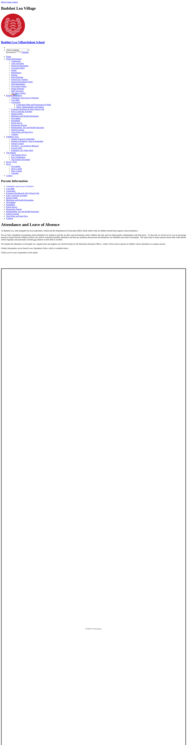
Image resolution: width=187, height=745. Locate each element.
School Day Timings (19, 79)
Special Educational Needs (22, 82)
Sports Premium (17, 89)
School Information (14, 59)
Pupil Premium (17, 77)
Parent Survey (17, 123)
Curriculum (15, 102)
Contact (9, 175)
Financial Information (19, 66)
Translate (25, 52)
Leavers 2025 (16, 148)
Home (8, 57)
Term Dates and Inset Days (22, 132)
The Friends (11, 153)
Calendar (14, 173)
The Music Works (18, 93)
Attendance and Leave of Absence (25, 98)
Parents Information (14, 95)
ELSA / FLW (11, 162)
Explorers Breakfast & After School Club (27, 109)
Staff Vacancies (17, 91)
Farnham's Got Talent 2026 (22, 150)
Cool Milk (15, 100)
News (8, 164)
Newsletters (16, 118)
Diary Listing (16, 171)
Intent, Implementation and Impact (30, 107)
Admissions (16, 61)
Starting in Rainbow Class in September (27, 141)
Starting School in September (23, 139)
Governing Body (18, 68)
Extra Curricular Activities (21, 111)
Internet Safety (17, 114)
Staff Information (18, 84)
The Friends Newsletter (20, 159)
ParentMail (15, 121)
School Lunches (17, 130)
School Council (17, 143)
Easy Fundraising (18, 157)
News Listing (16, 169)
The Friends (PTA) (18, 155)
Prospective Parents (19, 125)
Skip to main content (9, 2)
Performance (16, 73)
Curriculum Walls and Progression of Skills (33, 105)
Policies (14, 75)
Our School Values (18, 86)
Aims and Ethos (17, 63)
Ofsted (14, 70)
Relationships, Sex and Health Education (27, 127)
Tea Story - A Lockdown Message (25, 146)
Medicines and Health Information (25, 116)
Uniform (14, 134)
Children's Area (12, 137)
